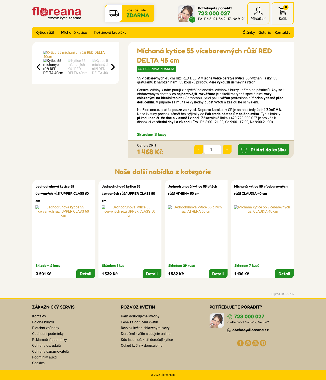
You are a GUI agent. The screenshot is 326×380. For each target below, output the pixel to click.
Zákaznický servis (53, 307)
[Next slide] (112, 67)
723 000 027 (214, 13)
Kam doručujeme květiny (140, 316)
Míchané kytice (74, 32)
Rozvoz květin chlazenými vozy (145, 328)
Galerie (264, 32)
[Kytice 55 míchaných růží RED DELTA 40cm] (75, 55)
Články (249, 32)
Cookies (38, 363)
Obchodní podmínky (48, 334)
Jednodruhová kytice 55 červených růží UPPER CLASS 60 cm (62, 193)
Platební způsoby (45, 328)
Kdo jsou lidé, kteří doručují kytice (147, 340)
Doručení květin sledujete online (145, 334)
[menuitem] (54, 67)
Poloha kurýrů (43, 322)
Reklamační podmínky (49, 340)
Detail (86, 273)
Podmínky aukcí (44, 357)
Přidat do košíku (268, 149)
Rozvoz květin (138, 307)
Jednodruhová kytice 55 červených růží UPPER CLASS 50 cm (128, 193)
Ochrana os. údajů (46, 345)
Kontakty (282, 32)
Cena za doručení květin (139, 322)
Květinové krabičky (110, 32)
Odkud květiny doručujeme (141, 345)
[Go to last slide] (38, 67)
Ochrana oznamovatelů (50, 351)
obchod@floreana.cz (250, 329)
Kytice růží (45, 32)
